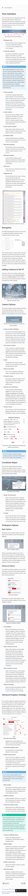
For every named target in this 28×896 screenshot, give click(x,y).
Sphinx (9, 891)
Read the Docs (5, 893)
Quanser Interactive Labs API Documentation (15, 2)
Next (22, 883)
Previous (6, 883)
